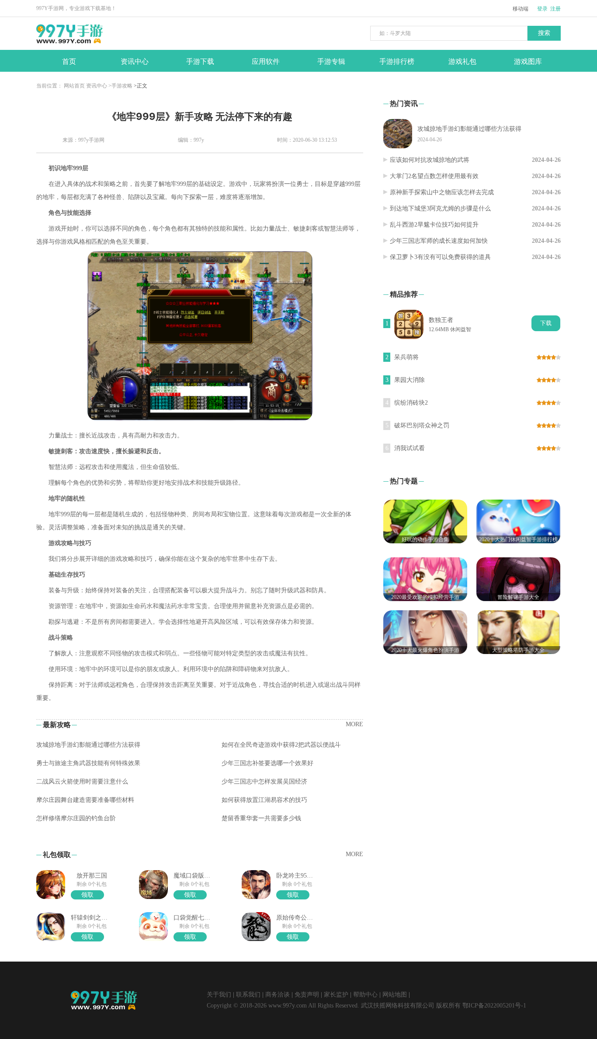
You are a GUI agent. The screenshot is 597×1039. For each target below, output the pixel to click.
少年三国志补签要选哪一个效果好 (267, 763)
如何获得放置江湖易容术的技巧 (264, 800)
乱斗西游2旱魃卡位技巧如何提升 (434, 224)
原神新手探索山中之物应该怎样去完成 (442, 192)
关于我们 (219, 994)
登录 (542, 9)
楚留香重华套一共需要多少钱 (261, 818)
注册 (555, 9)
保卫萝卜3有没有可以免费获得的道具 (440, 257)
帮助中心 (365, 994)
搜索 (544, 33)
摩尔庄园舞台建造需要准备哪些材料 (85, 800)
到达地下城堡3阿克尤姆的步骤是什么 (440, 208)
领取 (87, 895)
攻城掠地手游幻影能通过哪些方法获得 (88, 745)
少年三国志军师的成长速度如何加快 (439, 241)
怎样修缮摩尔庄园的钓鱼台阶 (76, 818)
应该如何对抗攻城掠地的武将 (429, 160)
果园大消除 (409, 380)
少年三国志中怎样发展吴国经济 (264, 781)
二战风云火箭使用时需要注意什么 (82, 781)
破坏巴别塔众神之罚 (421, 425)
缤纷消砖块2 (411, 402)
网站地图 (394, 994)
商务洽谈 (277, 994)
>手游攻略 (120, 86)
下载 (546, 323)
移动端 (520, 9)
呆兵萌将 (406, 357)
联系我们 (248, 994)
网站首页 (74, 86)
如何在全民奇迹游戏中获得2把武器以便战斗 (281, 745)
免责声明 (307, 994)
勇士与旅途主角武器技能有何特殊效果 (88, 763)
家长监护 (336, 994)
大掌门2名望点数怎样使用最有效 (434, 176)
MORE (354, 724)
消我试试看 (409, 448)
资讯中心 (96, 86)
